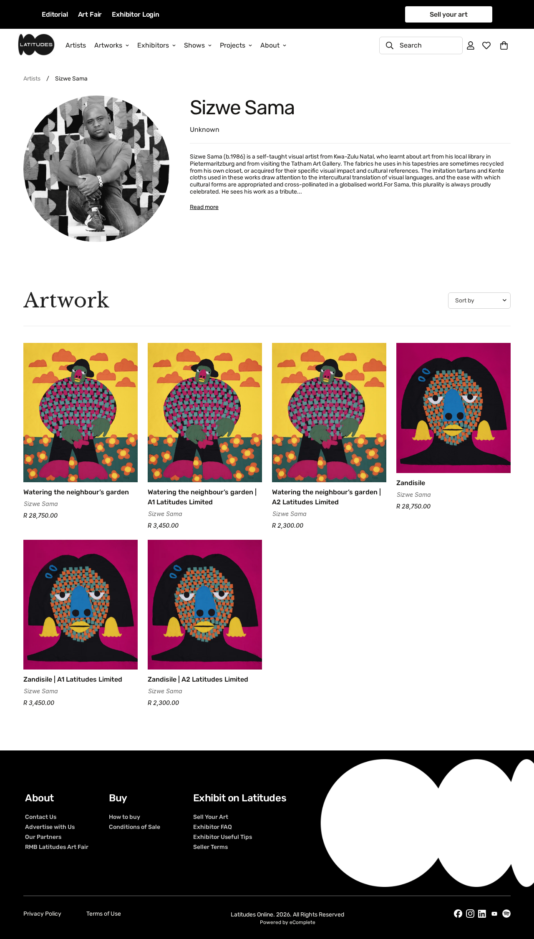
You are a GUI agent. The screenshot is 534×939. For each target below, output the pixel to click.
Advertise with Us (50, 827)
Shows (194, 45)
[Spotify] (506, 913)
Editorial (55, 14)
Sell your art (449, 14)
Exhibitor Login (135, 14)
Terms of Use (103, 913)
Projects (232, 45)
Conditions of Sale (134, 827)
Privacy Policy (42, 913)
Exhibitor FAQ (212, 827)
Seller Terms (210, 847)
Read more (204, 207)
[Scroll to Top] (517, 893)
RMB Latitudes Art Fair (56, 847)
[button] (504, 45)
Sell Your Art (210, 817)
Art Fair (90, 14)
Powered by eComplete (287, 922)
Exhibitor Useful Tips (222, 837)
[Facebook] (458, 913)
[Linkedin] (482, 914)
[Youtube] (494, 913)
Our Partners (43, 837)
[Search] (390, 45)
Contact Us (40, 817)
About (270, 45)
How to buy (124, 817)
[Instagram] (470, 913)
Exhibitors (153, 45)
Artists (75, 45)
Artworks (108, 45)
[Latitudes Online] (36, 45)
